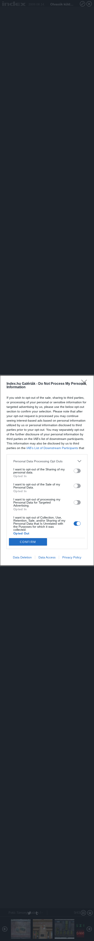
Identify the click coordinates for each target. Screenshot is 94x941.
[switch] (77, 471)
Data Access (47, 557)
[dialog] (47, 470)
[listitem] (47, 461)
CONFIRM (28, 542)
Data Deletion (22, 557)
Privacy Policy (71, 557)
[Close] (85, 384)
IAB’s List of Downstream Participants (52, 448)
